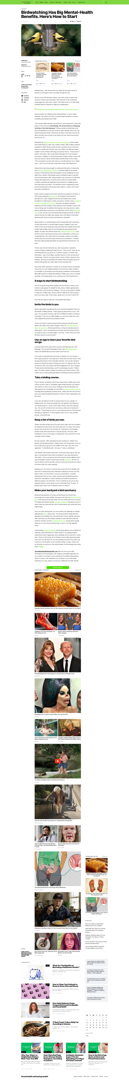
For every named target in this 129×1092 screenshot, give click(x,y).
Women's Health (47, 1052)
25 (90, 1027)
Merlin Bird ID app (70, 349)
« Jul (86, 1035)
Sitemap (101, 1076)
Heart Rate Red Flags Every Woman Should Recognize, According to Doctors (95, 930)
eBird (45, 514)
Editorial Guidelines (78, 1076)
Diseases (52, 2)
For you (74, 2)
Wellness (41, 2)
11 (90, 1022)
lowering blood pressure (68, 231)
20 (96, 1025)
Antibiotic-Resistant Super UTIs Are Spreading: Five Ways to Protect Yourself (95, 936)
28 (99, 1027)
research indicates (50, 530)
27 (96, 1027)
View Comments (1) (58, 567)
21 (99, 1025)
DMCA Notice (87, 1076)
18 (90, 1025)
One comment (25, 21)
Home (37, 2)
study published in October (48, 170)
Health (46, 2)
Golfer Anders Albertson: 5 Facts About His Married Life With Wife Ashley (26, 954)
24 (87, 1027)
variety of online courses (72, 389)
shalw (22, 74)
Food (70, 2)
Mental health (24, 86)
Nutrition (65, 2)
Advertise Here (81, 2)
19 (93, 1025)
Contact (106, 1076)
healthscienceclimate (26, 84)
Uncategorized (24, 87)
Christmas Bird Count (58, 521)
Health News (58, 2)
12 (93, 1022)
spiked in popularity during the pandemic (56, 142)
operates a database (61, 502)
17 (87, 1025)
